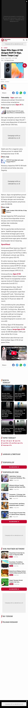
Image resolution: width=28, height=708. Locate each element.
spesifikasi (6, 443)
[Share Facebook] (13, 93)
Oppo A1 (18, 104)
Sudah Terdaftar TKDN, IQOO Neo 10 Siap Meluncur (16, 211)
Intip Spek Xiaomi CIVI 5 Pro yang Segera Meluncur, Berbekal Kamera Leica (15, 112)
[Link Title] (5, 478)
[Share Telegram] (24, 93)
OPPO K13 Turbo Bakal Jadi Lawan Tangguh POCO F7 (14, 160)
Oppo (12, 97)
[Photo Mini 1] (3, 86)
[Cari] (23, 40)
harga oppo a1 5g (7, 445)
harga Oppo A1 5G (19, 329)
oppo (4, 440)
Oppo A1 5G (17, 274)
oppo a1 (10, 440)
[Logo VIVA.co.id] (5, 40)
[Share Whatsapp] (21, 93)
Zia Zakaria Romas (9, 60)
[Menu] (26, 40)
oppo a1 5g (17, 440)
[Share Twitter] (17, 93)
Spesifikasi (5, 244)
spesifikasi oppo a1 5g (17, 443)
